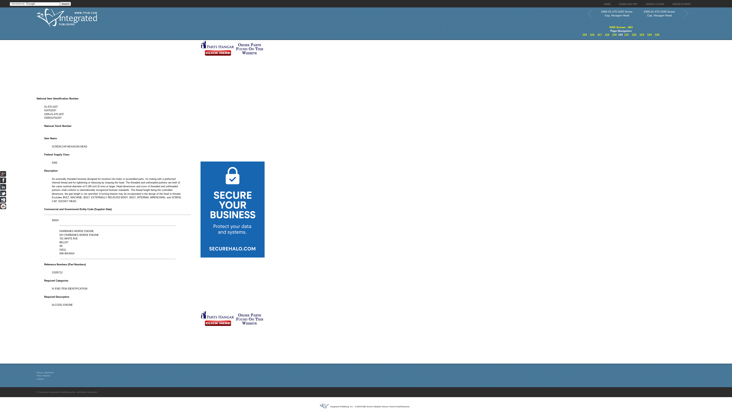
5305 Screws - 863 (621, 27)
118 (607, 34)
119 (614, 34)
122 (634, 34)
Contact (40, 379)
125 (657, 34)
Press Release (43, 375)
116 (592, 34)
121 (626, 34)
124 (649, 34)
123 (642, 34)
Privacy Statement (45, 372)
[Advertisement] (118, 66)
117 (599, 34)
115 (585, 34)
